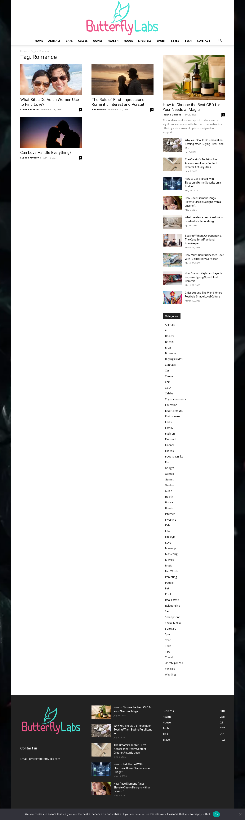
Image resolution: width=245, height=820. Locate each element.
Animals (54, 40)
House (128, 40)
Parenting (171, 577)
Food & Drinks (174, 456)
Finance (170, 445)
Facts (168, 422)
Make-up (170, 548)
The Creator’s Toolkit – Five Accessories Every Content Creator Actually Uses (201, 163)
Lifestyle (144, 40)
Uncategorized (174, 663)
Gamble (170, 473)
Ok (216, 814)
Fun (167, 462)
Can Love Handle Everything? (45, 152)
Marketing (171, 554)
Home (39, 40)
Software (170, 628)
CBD (168, 387)
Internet (170, 514)
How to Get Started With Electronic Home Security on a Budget (203, 182)
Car (167, 370)
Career (169, 376)
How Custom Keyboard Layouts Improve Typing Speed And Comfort (204, 277)
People (169, 582)
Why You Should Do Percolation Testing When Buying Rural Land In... (204, 144)
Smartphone (172, 617)
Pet (167, 588)
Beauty (169, 336)
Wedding (170, 674)
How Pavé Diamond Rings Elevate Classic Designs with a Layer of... (203, 202)
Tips (167, 651)
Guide (168, 491)
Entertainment (174, 410)
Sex (167, 611)
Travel (169, 657)
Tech (188, 40)
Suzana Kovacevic (30, 157)
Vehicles (170, 668)
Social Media (173, 623)
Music (168, 565)
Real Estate (172, 600)
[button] (220, 41)
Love (168, 542)
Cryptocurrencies (175, 399)
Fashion (170, 433)
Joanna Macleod (172, 114)
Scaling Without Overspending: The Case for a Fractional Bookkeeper (203, 239)
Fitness (169, 451)
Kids (167, 525)
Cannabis (170, 365)
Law (167, 531)
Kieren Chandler (29, 109)
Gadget (169, 468)
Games (97, 40)
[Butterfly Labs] (122, 18)
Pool (168, 594)
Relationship (172, 605)
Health (113, 40)
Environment (173, 416)
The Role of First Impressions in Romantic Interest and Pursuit (120, 102)
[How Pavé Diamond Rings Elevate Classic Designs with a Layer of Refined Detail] (101, 788)
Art (167, 330)
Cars (69, 40)
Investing (170, 519)
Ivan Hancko (98, 109)
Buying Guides (174, 359)
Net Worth (171, 571)
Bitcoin (169, 342)
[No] (240, 814)
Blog (168, 347)
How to (169, 508)
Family (169, 428)
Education (171, 405)
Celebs (83, 40)
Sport (161, 40)
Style (175, 40)
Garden (169, 485)
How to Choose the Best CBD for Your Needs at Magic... (191, 107)
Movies (169, 560)
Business (170, 353)
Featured (170, 439)
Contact (203, 40)
